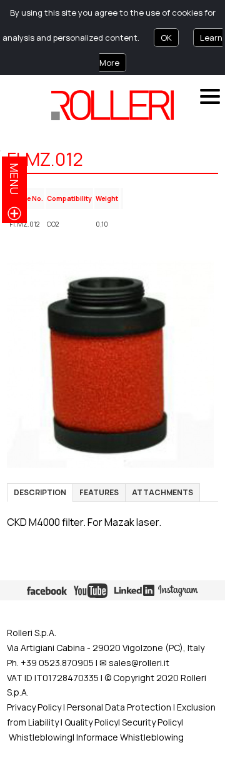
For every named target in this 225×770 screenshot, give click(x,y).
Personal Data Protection (118, 707)
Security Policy (151, 722)
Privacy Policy (34, 707)
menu (14, 179)
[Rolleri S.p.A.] (112, 105)
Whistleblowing (40, 737)
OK (166, 37)
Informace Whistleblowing (130, 737)
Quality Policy (91, 722)
